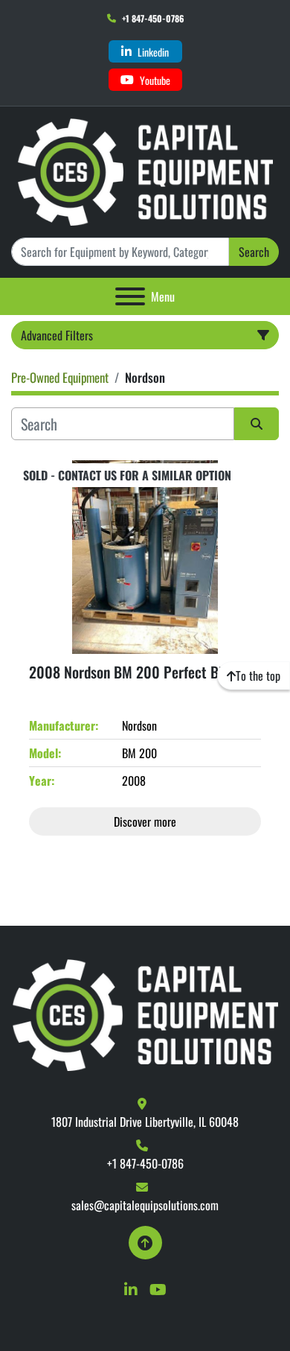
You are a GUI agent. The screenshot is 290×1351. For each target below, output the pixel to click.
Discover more (145, 821)
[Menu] (130, 296)
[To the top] (145, 1242)
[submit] (256, 423)
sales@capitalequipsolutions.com (145, 1205)
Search (254, 252)
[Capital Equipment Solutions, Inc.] (145, 1014)
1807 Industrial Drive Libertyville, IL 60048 (145, 1122)
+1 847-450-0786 (153, 18)
